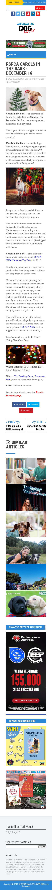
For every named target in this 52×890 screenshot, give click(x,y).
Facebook (20, 405)
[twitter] (18, 14)
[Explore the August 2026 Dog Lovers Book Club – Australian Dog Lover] (26, 809)
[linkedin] (33, 14)
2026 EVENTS (14, 74)
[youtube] (38, 14)
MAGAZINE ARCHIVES (17, 88)
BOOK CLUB (13, 81)
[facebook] (13, 14)
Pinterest (27, 410)
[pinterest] (28, 14)
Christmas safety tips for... (36, 427)
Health (12, 55)
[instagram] (23, 14)
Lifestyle (13, 68)
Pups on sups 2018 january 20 (14, 427)
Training (13, 61)
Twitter (34, 405)
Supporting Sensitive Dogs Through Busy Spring (28, 2)
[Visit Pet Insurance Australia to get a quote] (26, 44)
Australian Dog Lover (30, 884)
